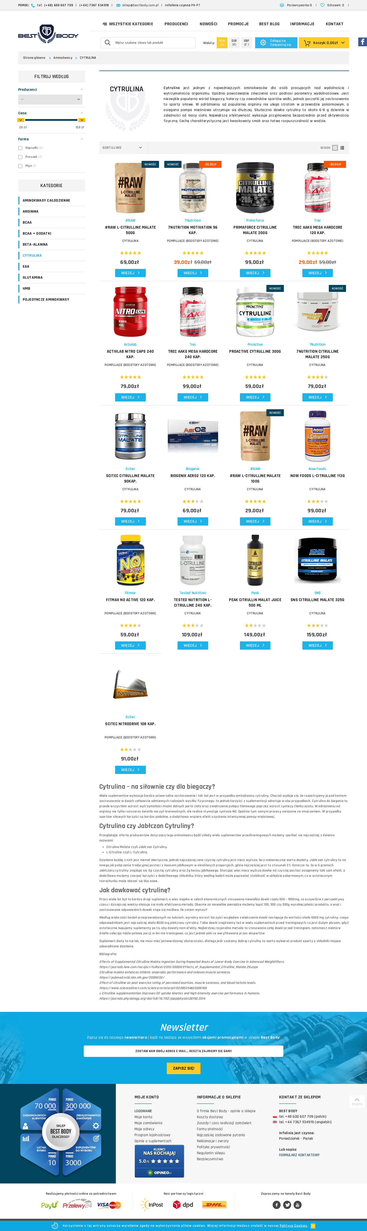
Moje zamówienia (148, 1123)
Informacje (302, 24)
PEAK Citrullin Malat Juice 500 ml (255, 602)
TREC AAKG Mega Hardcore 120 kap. (318, 230)
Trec (317, 220)
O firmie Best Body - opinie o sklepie (226, 1111)
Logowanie (143, 1111)
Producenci (176, 24)
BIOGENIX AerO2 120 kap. (193, 476)
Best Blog (269, 24)
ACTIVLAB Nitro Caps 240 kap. (130, 354)
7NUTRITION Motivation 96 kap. (192, 230)
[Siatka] (335, 148)
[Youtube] (297, 1205)
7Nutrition (192, 220)
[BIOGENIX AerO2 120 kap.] (193, 433)
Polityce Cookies (293, 1225)
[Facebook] (276, 1205)
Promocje (238, 24)
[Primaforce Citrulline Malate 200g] (255, 185)
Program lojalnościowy (152, 1135)
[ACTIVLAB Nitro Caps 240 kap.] (130, 309)
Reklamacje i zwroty (213, 1141)
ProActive (255, 344)
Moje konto (144, 1117)
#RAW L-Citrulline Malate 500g (130, 230)
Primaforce (255, 220)
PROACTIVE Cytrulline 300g (255, 351)
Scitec (130, 469)
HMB (26, 288)
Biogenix (192, 469)
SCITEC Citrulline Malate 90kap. (130, 478)
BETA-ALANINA (35, 244)
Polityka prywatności (213, 1147)
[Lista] (342, 148)
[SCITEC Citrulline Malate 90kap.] (130, 433)
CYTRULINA (88, 58)
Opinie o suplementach (153, 1141)
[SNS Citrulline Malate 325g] (318, 558)
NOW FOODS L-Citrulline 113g (317, 476)
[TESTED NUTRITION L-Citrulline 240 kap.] (193, 558)
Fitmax (130, 593)
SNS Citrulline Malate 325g (318, 600)
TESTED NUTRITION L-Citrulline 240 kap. (193, 602)
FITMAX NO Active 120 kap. (130, 600)
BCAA (27, 222)
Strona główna (34, 58)
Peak (255, 593)
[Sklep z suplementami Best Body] (48, 34)
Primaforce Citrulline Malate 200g (255, 230)
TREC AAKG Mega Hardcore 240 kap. (193, 354)
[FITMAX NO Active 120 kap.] (130, 558)
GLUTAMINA (33, 277)
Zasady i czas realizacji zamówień (224, 1123)
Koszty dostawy (210, 1117)
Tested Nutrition (193, 593)
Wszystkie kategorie (131, 24)
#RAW (130, 220)
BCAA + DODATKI (37, 233)
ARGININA (31, 211)
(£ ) (246, 43)
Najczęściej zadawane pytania (221, 1135)
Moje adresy (144, 1129)
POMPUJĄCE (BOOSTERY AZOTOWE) (192, 241)
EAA (26, 266)
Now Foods (317, 469)
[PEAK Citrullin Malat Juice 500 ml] (255, 558)
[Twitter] (287, 1205)
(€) (234, 43)
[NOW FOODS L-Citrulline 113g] (318, 433)
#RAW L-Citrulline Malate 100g (255, 478)
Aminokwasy (62, 58)
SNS (318, 593)
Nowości (208, 24)
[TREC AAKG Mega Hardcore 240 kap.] (193, 309)
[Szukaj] (107, 42)
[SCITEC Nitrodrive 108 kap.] (130, 682)
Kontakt (335, 24)
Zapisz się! (183, 1068)
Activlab (130, 344)
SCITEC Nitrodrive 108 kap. (130, 724)
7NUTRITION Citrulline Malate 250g (317, 354)
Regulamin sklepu (211, 1153)
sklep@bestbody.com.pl (140, 5)
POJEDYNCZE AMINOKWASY (46, 299)
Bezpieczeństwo (210, 1159)
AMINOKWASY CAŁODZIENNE (46, 200)
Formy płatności (210, 1129)
